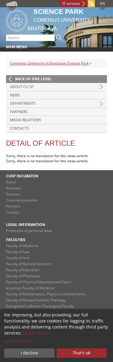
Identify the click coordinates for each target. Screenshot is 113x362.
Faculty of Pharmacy (23, 275)
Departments (23, 103)
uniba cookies (37, 333)
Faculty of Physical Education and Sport (38, 281)
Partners (19, 111)
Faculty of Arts (18, 257)
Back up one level (33, 78)
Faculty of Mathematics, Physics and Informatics (46, 294)
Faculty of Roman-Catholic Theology (36, 300)
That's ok (81, 353)
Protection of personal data (29, 230)
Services (13, 194)
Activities (13, 188)
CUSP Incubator (22, 176)
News (15, 95)
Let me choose (18, 341)
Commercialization (22, 200)
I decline (29, 353)
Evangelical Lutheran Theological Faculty (40, 306)
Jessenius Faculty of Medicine (30, 288)
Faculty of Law (18, 251)
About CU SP (21, 86)
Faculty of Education (22, 269)
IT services (71, 3)
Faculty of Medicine (22, 245)
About (11, 182)
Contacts (19, 128)
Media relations (25, 119)
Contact (12, 212)
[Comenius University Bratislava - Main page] (16, 19)
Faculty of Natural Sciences (28, 263)
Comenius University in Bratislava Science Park (49, 63)
